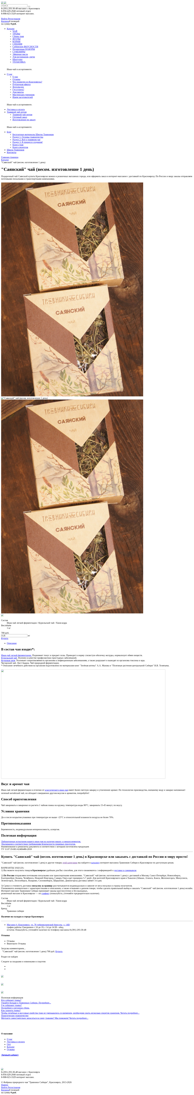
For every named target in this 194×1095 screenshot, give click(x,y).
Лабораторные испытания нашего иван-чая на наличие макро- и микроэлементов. (41, 841)
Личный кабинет (10, 1055)
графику (45, 893)
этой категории (69, 862)
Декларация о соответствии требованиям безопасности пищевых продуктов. (38, 844)
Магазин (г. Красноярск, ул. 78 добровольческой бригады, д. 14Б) (38, 924)
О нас (9, 1039)
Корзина (5, 21)
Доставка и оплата (16, 1042)
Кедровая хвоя (8, 660)
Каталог (11, 1047)
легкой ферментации (20, 655)
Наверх (4, 1085)
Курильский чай (9, 658)
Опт (9, 1044)
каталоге (95, 862)
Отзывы (11, 1049)
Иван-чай (5, 655)
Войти (4, 18)
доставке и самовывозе (125, 870)
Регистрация (14, 18)
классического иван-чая (56, 790)
